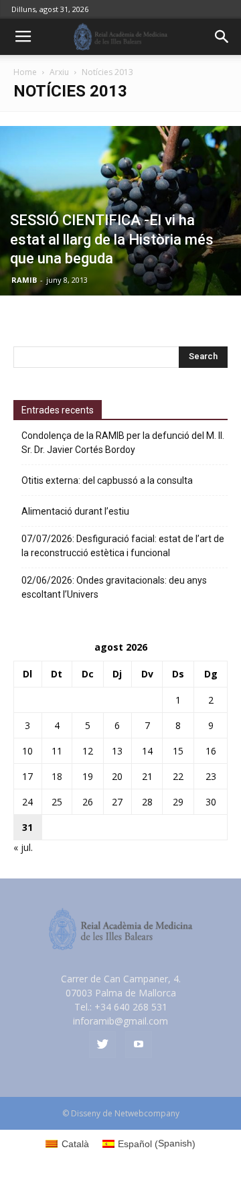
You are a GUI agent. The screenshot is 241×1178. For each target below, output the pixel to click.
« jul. (23, 847)
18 (57, 776)
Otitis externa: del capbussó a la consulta (107, 480)
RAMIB (24, 280)
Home (25, 72)
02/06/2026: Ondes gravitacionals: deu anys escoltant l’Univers (114, 587)
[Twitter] (102, 1044)
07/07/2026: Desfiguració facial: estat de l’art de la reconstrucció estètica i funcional (122, 545)
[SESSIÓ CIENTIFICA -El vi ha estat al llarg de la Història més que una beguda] (120, 211)
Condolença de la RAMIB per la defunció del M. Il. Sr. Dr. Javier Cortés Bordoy (122, 442)
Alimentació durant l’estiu (75, 511)
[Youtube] (138, 1044)
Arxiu (59, 72)
